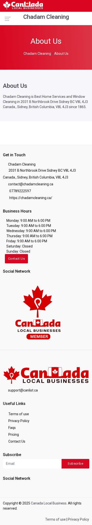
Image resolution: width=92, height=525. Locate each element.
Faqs (12, 428)
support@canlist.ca (23, 390)
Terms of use (18, 414)
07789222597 (20, 191)
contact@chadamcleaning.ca (30, 184)
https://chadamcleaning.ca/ (30, 198)
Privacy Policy (18, 421)
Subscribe (75, 463)
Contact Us (16, 258)
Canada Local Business (48, 503)
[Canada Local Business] (37, 312)
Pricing (13, 434)
